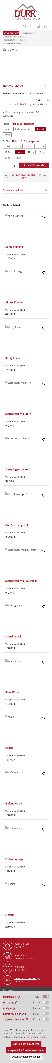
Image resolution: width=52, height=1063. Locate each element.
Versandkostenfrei (25, 978)
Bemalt (40, 129)
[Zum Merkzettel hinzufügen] (45, 86)
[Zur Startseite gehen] (26, 12)
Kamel (9, 747)
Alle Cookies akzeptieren (26, 1044)
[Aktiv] (46, 996)
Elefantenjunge (14, 859)
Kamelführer (13, 692)
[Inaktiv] (46, 1002)
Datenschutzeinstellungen (26, 1056)
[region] (26, 64)
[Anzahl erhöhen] (15, 165)
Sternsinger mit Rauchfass (21, 580)
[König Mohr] (26, 64)
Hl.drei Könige (14, 302)
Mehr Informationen (35, 1037)
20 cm (41, 152)
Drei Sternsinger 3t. (17, 525)
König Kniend (13, 358)
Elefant (9, 915)
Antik (7, 134)
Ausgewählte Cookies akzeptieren (26, 1050)
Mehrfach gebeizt (23, 129)
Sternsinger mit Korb (17, 469)
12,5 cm (8, 152)
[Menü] (6, 26)
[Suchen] (24, 26)
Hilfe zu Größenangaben (25, 141)
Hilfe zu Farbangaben (23, 123)
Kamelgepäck (13, 636)
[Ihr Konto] (38, 26)
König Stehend (14, 246)
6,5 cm (8, 146)
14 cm (20, 152)
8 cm (18, 146)
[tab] (25, 190)
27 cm (8, 157)
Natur (7, 129)
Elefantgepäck (13, 803)
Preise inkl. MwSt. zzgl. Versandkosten (28, 104)
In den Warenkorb (34, 165)
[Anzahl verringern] (6, 165)
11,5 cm (40, 146)
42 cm (18, 157)
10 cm (28, 146)
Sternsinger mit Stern (18, 413)
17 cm (31, 152)
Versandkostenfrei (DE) (24, 176)
